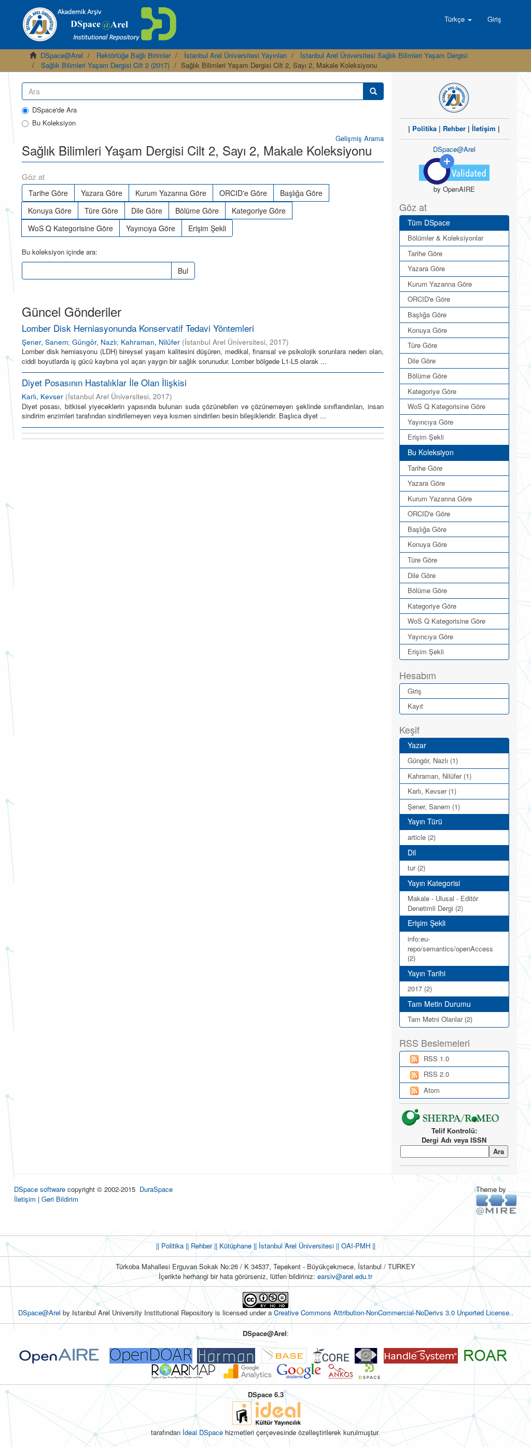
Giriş (415, 691)
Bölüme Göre (197, 210)
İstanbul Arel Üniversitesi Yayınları (235, 55)
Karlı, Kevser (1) (432, 791)
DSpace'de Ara (54, 110)
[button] (458, 19)
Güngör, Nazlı (94, 342)
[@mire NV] (496, 1204)
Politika (424, 128)
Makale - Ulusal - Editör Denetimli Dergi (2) (443, 903)
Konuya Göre (50, 210)
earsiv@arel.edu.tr (344, 1276)
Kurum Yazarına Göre (170, 193)
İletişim (484, 128)
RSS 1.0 (436, 1058)
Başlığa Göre (301, 193)
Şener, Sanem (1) (434, 806)
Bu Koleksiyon (54, 123)
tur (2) (416, 868)
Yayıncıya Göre (150, 228)
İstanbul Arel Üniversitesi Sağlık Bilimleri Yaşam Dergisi (384, 55)
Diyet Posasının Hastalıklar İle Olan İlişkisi (104, 382)
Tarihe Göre (48, 193)
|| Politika (170, 1246)
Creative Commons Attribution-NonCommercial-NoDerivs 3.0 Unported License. (392, 1312)
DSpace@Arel (61, 55)
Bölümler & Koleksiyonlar (445, 238)
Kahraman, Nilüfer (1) (439, 776)
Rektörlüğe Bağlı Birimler (133, 55)
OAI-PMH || (357, 1246)
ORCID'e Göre (243, 193)
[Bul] (373, 91)
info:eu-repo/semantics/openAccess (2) (450, 948)
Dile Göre (146, 210)
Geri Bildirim (59, 1199)
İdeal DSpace (203, 1432)
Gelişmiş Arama (360, 138)
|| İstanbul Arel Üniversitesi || (295, 1246)
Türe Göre (101, 210)
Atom (432, 1090)
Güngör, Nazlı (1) (433, 760)
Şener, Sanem (45, 342)
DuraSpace (156, 1189)
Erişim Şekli (207, 228)
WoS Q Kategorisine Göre (70, 228)
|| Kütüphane (231, 1246)
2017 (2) (420, 988)
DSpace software (39, 1189)
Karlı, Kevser (42, 396)
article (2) (422, 837)
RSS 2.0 (436, 1074)
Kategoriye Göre (259, 210)
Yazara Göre (101, 193)
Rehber (454, 128)
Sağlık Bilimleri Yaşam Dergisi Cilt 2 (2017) (105, 65)
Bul (183, 270)
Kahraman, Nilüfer (150, 342)
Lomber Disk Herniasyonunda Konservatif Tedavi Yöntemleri (138, 327)
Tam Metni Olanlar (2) (440, 1019)
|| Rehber (198, 1246)
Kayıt (415, 706)
